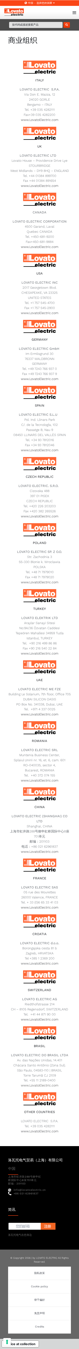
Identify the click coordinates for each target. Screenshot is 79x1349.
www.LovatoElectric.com (39, 120)
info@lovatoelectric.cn (30, 1189)
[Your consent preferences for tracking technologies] (7, 1342)
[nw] (32, 1223)
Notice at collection (20, 1344)
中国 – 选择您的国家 (40, 2)
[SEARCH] (66, 25)
